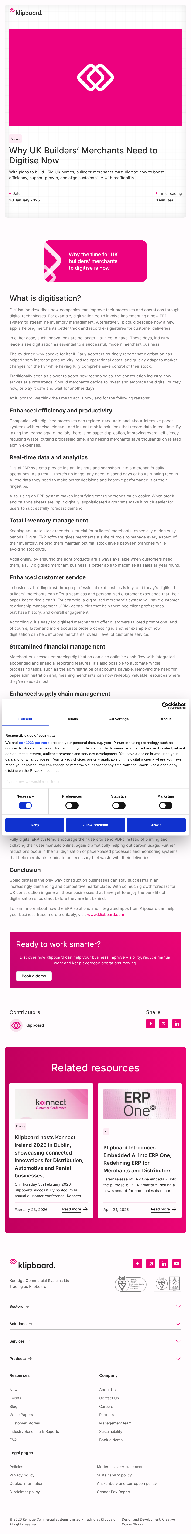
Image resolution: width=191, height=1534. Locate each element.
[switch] (72, 805)
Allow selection (95, 825)
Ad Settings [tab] (119, 719)
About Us (107, 1389)
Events (15, 1398)
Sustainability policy (114, 1475)
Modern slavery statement (119, 1466)
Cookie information (26, 1483)
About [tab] (166, 719)
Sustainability (110, 1431)
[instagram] (150, 1263)
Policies (16, 1466)
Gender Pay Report (113, 1491)
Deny (35, 825)
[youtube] (176, 1263)
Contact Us (109, 1398)
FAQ (13, 1439)
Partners (106, 1414)
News (14, 1389)
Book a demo (111, 1439)
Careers (106, 1406)
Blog (13, 1406)
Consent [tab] (25, 719)
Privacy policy (22, 1475)
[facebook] (137, 1263)
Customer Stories (25, 1423)
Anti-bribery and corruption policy (127, 1483)
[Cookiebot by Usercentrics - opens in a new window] (165, 705)
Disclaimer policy (25, 1491)
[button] (176, 13)
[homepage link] (26, 13)
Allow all (156, 825)
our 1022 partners (34, 743)
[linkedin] (163, 1263)
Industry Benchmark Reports (34, 1431)
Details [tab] (72, 719)
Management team (115, 1423)
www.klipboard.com (105, 914)
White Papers (21, 1414)
